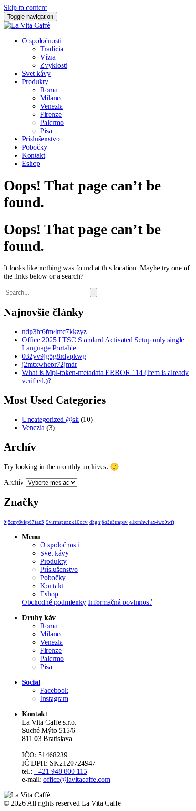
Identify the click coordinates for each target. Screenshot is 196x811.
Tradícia (51, 49)
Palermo (52, 122)
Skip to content (25, 7)
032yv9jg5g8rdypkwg (54, 356)
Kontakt (33, 155)
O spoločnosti (42, 41)
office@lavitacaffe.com (76, 779)
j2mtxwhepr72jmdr (49, 364)
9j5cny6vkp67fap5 (24, 522)
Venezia (51, 106)
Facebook (54, 690)
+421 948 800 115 (60, 771)
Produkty (35, 81)
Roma (48, 90)
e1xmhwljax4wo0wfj (151, 522)
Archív (14, 482)
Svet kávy (36, 73)
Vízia (48, 57)
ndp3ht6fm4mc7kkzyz (54, 331)
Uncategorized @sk (50, 419)
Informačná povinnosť (120, 602)
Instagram (54, 698)
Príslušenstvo (41, 139)
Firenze (51, 114)
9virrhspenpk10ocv (67, 522)
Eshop (31, 163)
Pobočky (34, 147)
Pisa (46, 131)
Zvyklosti (53, 65)
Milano (50, 98)
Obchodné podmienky (54, 602)
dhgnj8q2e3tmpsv (108, 522)
